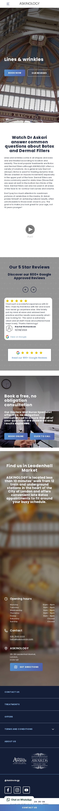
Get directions (29, 667)
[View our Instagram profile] (17, 790)
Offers (9, 716)
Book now (14, 72)
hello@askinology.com (21, 639)
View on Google (18, 336)
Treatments (12, 704)
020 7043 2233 (17, 636)
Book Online (16, 436)
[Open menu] (8, 4)
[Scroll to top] (53, 799)
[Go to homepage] (29, 3)
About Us (10, 741)
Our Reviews (39, 73)
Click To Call (42, 436)
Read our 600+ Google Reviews (29, 357)
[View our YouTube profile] (26, 790)
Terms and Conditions (19, 729)
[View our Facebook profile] (8, 790)
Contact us (12, 692)
